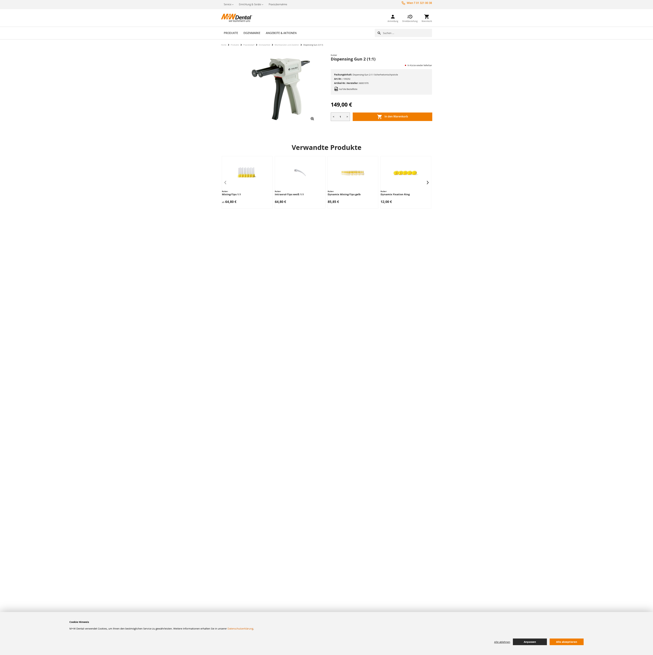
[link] (393, 18)
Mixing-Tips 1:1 (231, 194)
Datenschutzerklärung (240, 628)
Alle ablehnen (502, 642)
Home (223, 45)
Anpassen (530, 642)
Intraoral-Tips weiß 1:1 (289, 194)
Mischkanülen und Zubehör (287, 45)
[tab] (627, 642)
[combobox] (407, 33)
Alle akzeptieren (566, 642)
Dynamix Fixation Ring (395, 194)
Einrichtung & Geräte (250, 4)
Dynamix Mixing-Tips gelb (344, 194)
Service (227, 4)
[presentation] (427, 182)
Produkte (235, 45)
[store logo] (238, 18)
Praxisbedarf (248, 45)
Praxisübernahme (278, 4)
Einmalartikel (264, 45)
